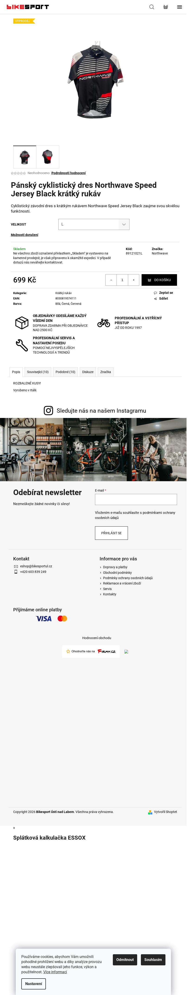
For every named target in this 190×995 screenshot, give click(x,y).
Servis (107, 589)
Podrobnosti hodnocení (68, 173)
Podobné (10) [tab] (65, 372)
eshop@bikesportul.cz (36, 566)
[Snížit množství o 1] (111, 280)
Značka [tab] (105, 372)
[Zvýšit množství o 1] (133, 280)
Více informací (55, 972)
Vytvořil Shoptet (165, 812)
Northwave (160, 253)
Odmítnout (125, 959)
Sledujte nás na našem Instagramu (101, 410)
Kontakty (109, 594)
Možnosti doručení (24, 235)
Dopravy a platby (115, 567)
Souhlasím (153, 959)
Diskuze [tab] (87, 372)
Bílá (57, 303)
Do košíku (162, 280)
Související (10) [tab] (38, 372)
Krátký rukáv (63, 293)
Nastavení (33, 984)
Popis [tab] (16, 372)
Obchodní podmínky (117, 572)
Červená (76, 303)
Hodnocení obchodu (96, 638)
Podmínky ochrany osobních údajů (128, 578)
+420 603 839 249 (33, 572)
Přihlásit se (111, 533)
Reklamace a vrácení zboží (122, 583)
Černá (65, 303)
